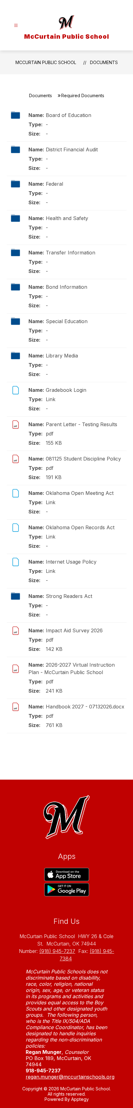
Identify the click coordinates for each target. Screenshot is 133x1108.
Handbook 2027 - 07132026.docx (85, 706)
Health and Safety (67, 218)
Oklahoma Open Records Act (80, 527)
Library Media (62, 356)
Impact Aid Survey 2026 (74, 630)
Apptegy (80, 1099)
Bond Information (66, 287)
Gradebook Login (66, 390)
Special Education (67, 321)
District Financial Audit (72, 149)
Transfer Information (70, 252)
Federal (54, 184)
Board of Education (68, 115)
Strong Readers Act (69, 596)
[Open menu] (15, 25)
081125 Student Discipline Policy (83, 459)
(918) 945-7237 (57, 951)
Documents (104, 62)
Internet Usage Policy (71, 562)
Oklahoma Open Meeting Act (80, 493)
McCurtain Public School (45, 62)
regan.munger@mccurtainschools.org (70, 1077)
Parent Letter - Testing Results (81, 424)
